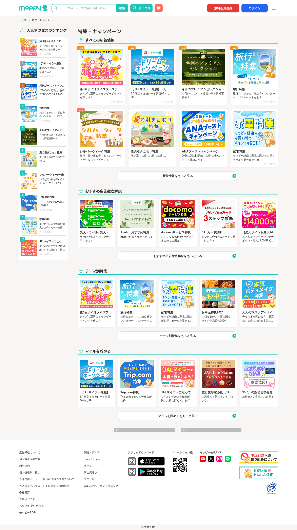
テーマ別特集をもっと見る (178, 335)
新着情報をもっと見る (178, 176)
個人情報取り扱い (29, 472)
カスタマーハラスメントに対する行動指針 (44, 485)
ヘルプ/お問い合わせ (31, 505)
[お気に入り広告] (159, 8)
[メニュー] (274, 8)
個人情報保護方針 (29, 459)
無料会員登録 (223, 8)
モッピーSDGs (28, 512)
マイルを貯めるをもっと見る (178, 416)
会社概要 (24, 492)
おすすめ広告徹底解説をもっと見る (178, 256)
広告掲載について (29, 452)
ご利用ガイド (27, 499)
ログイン (255, 8)
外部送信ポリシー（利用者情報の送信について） (48, 479)
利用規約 (24, 465)
